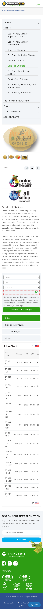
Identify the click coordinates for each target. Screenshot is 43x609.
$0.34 (39, 362)
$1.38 (26, 479)
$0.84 (32, 378)
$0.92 (32, 479)
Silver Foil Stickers (16, 60)
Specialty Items (11, 117)
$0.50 (39, 479)
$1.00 (32, 495)
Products (10, 11)
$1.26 (26, 370)
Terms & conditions (25, 603)
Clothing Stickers (16, 50)
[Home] (15, 3)
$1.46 (26, 495)
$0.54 (39, 495)
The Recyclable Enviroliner (16, 101)
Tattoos (7, 22)
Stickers (7, 28)
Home (4, 11)
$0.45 (39, 464)
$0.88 (32, 454)
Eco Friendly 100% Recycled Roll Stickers (21, 86)
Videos (8, 338)
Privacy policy (9, 603)
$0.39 (39, 378)
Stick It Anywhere (12, 111)
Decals (6, 106)
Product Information (14, 325)
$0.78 (32, 362)
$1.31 (26, 378)
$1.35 (26, 464)
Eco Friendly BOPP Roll (19, 92)
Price (7, 318)
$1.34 (26, 454)
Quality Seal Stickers (17, 79)
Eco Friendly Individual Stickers (19, 72)
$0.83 (32, 370)
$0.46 (39, 386)
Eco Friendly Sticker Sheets (21, 55)
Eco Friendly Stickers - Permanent (18, 43)
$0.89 (32, 464)
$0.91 (33, 386)
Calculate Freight (12, 331)
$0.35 (39, 370)
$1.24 (26, 362)
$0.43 (39, 454)
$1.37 (26, 386)
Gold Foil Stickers (16, 66)
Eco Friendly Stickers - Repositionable (18, 35)
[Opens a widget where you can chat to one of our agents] (34, 605)
